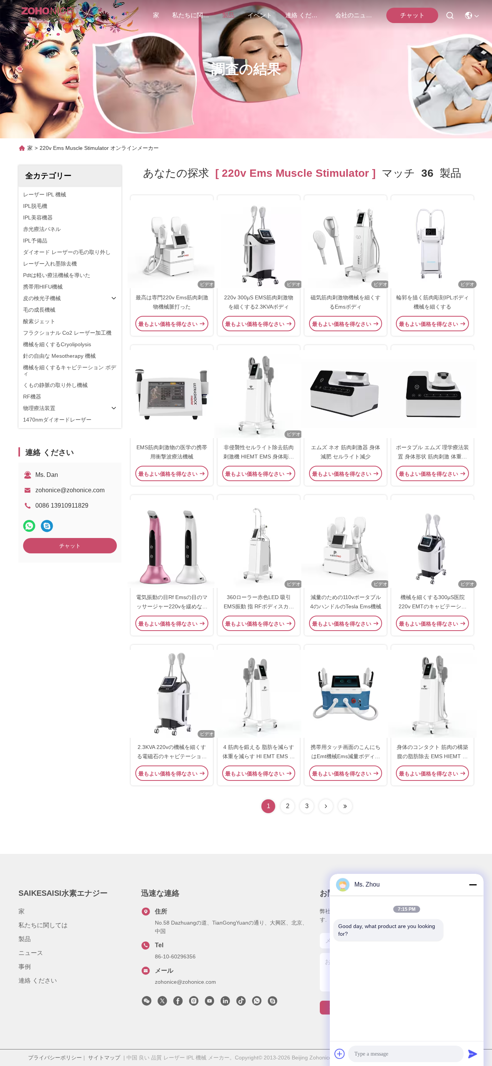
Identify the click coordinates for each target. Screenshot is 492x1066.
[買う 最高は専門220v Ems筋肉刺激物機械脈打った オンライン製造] (172, 244)
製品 (228, 15)
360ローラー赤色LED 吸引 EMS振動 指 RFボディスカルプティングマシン (259, 606)
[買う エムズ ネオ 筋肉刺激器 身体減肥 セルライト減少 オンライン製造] (345, 394)
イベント (260, 15)
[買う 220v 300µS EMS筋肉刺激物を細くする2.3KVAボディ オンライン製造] (258, 244)
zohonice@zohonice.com (70, 490)
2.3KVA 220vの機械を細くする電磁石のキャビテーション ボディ (172, 756)
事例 (24, 966)
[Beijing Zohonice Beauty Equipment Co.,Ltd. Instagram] (193, 1003)
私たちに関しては (190, 15)
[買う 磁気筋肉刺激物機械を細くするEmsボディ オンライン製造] (345, 244)
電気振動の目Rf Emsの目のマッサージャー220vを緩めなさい (172, 606)
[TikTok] (241, 1003)
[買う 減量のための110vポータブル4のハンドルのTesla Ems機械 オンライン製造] (345, 544)
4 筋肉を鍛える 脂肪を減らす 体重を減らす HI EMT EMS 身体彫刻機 (259, 756)
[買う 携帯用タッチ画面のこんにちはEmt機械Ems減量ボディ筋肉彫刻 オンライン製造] (345, 694)
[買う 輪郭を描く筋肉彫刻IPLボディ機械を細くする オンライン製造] (432, 244)
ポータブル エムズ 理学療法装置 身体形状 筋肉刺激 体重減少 (432, 456)
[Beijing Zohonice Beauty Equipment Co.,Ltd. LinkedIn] (225, 1003)
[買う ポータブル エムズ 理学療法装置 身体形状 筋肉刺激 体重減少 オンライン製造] (432, 394)
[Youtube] (209, 1003)
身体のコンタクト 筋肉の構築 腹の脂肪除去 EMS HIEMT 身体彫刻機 (432, 756)
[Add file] (339, 1053)
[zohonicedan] (272, 1003)
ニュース (30, 953)
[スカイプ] (47, 526)
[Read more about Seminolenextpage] (326, 806)
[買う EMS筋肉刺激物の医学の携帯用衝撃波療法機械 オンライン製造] (172, 394)
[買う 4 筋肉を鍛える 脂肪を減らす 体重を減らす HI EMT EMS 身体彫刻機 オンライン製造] (258, 694)
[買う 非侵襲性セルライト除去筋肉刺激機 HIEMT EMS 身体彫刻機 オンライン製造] (258, 394)
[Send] (473, 1053)
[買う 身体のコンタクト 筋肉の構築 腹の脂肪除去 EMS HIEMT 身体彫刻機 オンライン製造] (432, 694)
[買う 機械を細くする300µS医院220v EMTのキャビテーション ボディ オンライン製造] (432, 544)
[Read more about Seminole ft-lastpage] (345, 806)
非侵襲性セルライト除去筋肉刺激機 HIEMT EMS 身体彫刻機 (258, 456)
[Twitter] (162, 1003)
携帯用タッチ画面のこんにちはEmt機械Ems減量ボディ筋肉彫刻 (346, 756)
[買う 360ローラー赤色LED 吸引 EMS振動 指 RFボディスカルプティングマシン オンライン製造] (258, 544)
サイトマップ (104, 1057)
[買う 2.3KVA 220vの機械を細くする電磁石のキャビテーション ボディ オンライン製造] (172, 694)
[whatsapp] (29, 526)
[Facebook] (178, 1003)
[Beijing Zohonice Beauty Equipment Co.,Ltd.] (47, 15)
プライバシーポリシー (55, 1057)
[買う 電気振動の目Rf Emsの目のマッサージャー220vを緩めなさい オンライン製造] (172, 544)
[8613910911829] (256, 1003)
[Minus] (472, 884)
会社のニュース (353, 15)
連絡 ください (303, 15)
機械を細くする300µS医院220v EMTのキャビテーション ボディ (433, 606)
